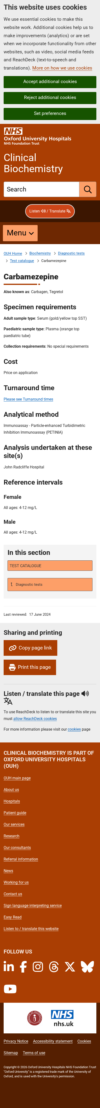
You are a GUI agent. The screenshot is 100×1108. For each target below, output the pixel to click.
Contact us (13, 894)
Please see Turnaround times (28, 399)
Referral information (21, 859)
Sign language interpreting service (33, 905)
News (8, 870)
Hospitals (12, 801)
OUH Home (13, 253)
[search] (87, 189)
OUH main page (17, 778)
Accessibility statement (53, 1041)
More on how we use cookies (62, 68)
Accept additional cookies (50, 81)
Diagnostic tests (71, 253)
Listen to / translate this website (31, 928)
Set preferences (50, 113)
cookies (74, 729)
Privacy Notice (16, 1041)
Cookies (84, 1041)
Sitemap (11, 1053)
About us (11, 789)
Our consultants (17, 847)
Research (11, 836)
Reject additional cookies (50, 97)
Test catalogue (22, 261)
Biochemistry (40, 253)
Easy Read (13, 917)
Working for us (16, 882)
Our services (14, 824)
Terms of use (34, 1053)
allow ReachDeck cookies (35, 719)
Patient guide (15, 813)
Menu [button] (16, 232)
